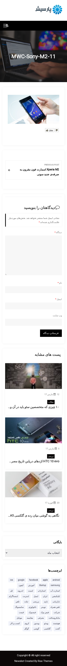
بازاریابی (56, 601)
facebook (33, 580)
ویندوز (36, 623)
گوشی (36, 629)
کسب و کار (15, 623)
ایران (45, 596)
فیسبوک (32, 612)
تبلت (26, 601)
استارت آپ (55, 591)
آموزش (31, 585)
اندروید (20, 591)
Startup (42, 585)
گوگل (26, 629)
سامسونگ (19, 607)
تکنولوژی (32, 607)
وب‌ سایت (57, 315)
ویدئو (46, 623)
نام (60, 283)
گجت (57, 629)
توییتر (43, 607)
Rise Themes (45, 661)
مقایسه (30, 618)
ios (11, 580)
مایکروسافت (54, 618)
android (56, 580)
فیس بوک (45, 612)
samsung (55, 585)
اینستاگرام (13, 596)
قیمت (21, 612)
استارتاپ (42, 591)
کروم (27, 623)
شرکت (57, 612)
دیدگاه (58, 232)
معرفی (41, 618)
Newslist (19, 661)
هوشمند (56, 623)
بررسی (51, 456)
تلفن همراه (55, 607)
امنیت (30, 591)
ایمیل (58, 299)
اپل (11, 591)
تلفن (17, 601)
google (21, 580)
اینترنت (26, 596)
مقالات (51, 402)
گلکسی (47, 629)
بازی (46, 601)
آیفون (21, 585)
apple (45, 580)
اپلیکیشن (56, 596)
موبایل (19, 618)
